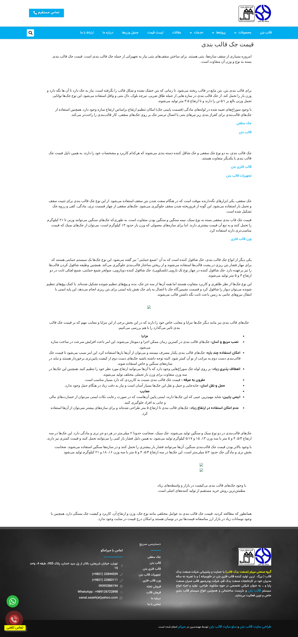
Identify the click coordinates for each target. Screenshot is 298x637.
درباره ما (108, 32)
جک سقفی (244, 123)
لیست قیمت (155, 32)
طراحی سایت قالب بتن (255, 627)
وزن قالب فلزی (241, 239)
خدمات (198, 32)
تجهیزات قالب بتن (239, 176)
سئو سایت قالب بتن (223, 627)
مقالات (176, 32)
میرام (182, 627)
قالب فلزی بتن (241, 167)
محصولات (244, 32)
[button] (30, 33)
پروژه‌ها (221, 32)
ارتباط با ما (87, 32)
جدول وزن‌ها (130, 32)
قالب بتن (266, 32)
